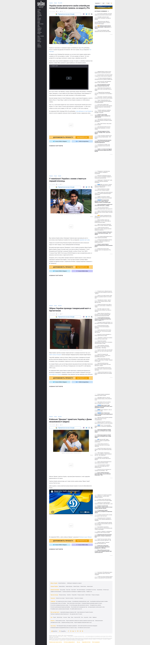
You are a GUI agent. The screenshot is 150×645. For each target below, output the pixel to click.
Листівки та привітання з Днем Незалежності (60, 614)
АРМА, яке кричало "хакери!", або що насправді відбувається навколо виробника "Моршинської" (103, 185)
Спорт (39, 21)
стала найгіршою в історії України (83, 111)
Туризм (39, 30)
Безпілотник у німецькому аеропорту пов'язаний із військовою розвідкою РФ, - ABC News (102, 546)
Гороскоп (53, 598)
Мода (69, 617)
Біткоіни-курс (106, 589)
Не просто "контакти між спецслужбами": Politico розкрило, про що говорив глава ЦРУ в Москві (103, 507)
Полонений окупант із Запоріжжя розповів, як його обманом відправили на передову (103, 519)
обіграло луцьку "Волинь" (86, 537)
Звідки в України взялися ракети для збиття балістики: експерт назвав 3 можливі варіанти (103, 212)
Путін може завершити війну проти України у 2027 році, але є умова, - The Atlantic (103, 233)
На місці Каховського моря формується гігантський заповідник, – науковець (102, 326)
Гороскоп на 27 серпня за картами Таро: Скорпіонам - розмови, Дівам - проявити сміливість (103, 496)
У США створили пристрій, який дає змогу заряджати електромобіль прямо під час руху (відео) (103, 523)
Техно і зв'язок (40, 23)
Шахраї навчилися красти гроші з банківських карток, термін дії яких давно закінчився (103, 368)
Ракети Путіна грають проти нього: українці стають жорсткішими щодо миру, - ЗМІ (103, 449)
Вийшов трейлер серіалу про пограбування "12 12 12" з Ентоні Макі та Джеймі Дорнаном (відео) (103, 221)
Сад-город (53, 625)
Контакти (39, 46)
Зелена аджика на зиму (60, 620)
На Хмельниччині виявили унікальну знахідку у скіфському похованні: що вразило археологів (103, 241)
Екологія (39, 18)
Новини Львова (76, 586)
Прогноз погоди (54, 594)
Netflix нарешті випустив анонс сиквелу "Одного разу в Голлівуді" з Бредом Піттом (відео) (103, 360)
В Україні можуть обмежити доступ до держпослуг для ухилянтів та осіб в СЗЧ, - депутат (103, 292)
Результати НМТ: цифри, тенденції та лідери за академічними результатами (102, 440)
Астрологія (86, 617)
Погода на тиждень (95, 594)
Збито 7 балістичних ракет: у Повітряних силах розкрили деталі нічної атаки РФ (103, 414)
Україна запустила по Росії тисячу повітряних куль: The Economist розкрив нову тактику (103, 331)
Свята (90, 617)
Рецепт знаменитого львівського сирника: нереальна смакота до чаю (80, 620)
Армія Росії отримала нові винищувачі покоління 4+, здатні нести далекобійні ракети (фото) (102, 355)
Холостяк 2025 (77, 617)
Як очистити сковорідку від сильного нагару (59, 605)
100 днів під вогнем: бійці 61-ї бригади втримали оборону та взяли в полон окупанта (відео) (102, 22)
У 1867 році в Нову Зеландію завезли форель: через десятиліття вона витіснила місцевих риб (103, 578)
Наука (39, 22)
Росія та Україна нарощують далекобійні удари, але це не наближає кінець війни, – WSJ (103, 473)
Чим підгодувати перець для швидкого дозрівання (67, 625)
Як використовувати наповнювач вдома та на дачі (92, 603)
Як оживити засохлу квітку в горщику (63, 601)
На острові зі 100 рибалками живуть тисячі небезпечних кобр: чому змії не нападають (103, 573)
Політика (39, 14)
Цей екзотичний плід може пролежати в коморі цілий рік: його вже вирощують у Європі (103, 364)
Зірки (72, 617)
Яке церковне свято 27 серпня (76, 614)
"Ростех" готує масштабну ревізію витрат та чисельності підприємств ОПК (103, 426)
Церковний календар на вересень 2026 (68, 612)
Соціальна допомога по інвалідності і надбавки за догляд (73, 591)
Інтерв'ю (39, 38)
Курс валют (73, 589)
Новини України (54, 586)
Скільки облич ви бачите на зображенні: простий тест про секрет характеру (102, 445)
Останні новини (101, 11)
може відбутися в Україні (55, 374)
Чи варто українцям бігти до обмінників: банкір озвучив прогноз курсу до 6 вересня (103, 216)
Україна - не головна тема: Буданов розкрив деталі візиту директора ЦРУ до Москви (103, 150)
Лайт (38, 25)
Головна (39, 9)
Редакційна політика (86, 642)
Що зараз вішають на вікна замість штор (96, 606)
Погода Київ (74, 594)
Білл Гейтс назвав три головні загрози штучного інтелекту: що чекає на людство (103, 310)
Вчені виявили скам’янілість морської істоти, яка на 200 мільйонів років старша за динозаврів (103, 528)
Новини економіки (55, 589)
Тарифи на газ (89, 591)
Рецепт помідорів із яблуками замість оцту (83, 622)
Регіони (39, 19)
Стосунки (65, 617)
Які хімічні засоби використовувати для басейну (60, 606)
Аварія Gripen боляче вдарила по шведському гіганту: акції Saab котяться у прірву (103, 89)
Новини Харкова (69, 586)
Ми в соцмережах (96, 642)
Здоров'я (39, 29)
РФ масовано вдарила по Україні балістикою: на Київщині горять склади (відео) (103, 430)
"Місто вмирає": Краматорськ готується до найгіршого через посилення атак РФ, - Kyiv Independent (103, 454)
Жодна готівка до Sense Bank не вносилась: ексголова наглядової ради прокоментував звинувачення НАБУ (102, 314)
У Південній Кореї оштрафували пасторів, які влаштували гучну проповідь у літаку (103, 93)
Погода (39, 33)
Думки (39, 40)
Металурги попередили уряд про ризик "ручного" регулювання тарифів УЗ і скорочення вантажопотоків (103, 176)
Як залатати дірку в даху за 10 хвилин (58, 603)
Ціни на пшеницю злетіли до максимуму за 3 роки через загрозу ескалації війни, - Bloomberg (102, 346)
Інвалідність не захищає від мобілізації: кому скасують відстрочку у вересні (103, 458)
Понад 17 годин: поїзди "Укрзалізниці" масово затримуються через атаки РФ (102, 115)
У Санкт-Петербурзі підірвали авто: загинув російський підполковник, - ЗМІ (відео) (103, 137)
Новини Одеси (90, 586)
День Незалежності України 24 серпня (85, 612)
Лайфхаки (53, 601)
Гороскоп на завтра (69, 598)
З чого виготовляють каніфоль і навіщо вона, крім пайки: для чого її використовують (102, 466)
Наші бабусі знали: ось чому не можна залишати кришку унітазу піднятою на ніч (103, 398)
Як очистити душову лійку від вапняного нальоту (79, 605)
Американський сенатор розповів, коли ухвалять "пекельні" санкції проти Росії (103, 535)
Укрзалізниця (99, 589)
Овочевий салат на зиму (55, 622)
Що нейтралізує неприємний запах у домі (80, 601)
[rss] (82, 631)
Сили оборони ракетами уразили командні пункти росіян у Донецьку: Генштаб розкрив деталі (103, 141)
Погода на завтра (80, 594)
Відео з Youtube (41, 36)
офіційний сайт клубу (85, 239)
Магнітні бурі (88, 594)
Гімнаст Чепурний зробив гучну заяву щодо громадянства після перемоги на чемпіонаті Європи (103, 101)
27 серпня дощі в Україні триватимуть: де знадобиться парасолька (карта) (103, 511)
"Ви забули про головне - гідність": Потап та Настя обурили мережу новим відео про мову (103, 301)
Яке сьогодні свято (55, 612)
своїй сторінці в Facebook (55, 354)
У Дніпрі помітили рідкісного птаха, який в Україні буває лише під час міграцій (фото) (103, 373)
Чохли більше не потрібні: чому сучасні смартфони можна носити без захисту (102, 145)
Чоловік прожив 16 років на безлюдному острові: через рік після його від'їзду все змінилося (103, 228)
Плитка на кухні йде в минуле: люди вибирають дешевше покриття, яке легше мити (103, 296)
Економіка (40, 15)
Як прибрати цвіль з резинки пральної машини (60, 608)
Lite (51, 617)
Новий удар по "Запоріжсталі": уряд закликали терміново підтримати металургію (103, 181)
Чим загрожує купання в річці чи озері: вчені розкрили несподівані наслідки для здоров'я (103, 120)
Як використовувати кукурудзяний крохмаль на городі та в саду (64, 627)
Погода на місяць (62, 594)
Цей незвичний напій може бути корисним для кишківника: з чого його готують (102, 128)
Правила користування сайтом (55, 642)
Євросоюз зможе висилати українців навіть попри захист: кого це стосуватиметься (103, 418)
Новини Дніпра (62, 586)
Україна (39, 12)
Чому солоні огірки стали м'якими (74, 603)
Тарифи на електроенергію (56, 591)
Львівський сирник (99, 620)
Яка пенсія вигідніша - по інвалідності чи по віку (86, 589)
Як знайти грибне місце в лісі (76, 608)
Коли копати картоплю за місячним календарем (87, 625)
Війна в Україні (54, 583)
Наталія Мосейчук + (62, 583)
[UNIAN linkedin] (73, 631)
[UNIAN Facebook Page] (68, 631)
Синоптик (69, 594)
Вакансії (39, 45)
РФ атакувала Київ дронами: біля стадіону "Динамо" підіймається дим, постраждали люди (102, 201)
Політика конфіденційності (69, 642)
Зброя (39, 26)
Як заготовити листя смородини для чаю (79, 606)
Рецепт (54, 617)
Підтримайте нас (103, 7)
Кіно (82, 617)
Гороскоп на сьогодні (60, 598)
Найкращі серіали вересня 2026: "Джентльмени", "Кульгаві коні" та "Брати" (103, 27)
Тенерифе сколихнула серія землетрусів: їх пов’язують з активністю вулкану (103, 18)
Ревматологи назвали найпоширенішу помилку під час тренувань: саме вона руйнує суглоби (103, 342)
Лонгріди (39, 41)
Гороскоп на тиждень (78, 598)
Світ (38, 16)
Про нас (78, 642)
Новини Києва (83, 586)
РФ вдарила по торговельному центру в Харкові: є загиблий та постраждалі (102, 172)
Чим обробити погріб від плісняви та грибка (99, 601)
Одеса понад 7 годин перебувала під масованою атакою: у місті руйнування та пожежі (103, 406)
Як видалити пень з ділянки (95, 605)
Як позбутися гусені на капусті (84, 627)
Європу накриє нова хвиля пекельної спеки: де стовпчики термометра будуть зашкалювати (103, 193)
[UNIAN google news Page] (75, 631)
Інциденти (40, 28)
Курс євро (68, 589)
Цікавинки (40, 32)
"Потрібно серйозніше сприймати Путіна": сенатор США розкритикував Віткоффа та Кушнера (103, 111)
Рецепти (53, 620)
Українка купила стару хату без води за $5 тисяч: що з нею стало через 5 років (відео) (103, 351)
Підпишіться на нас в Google (66, 14)
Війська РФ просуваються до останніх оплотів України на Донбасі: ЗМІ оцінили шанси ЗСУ (103, 551)
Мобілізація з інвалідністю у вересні (74, 583)
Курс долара (62, 589)
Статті (39, 37)
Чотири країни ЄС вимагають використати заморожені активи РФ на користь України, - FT (103, 319)
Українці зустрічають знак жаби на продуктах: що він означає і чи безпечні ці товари (103, 305)
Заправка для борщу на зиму (67, 622)
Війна (39, 11)
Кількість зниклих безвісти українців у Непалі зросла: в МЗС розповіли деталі (103, 245)
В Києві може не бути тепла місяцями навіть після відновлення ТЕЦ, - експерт (103, 250)
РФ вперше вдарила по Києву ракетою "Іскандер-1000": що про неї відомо (102, 132)
